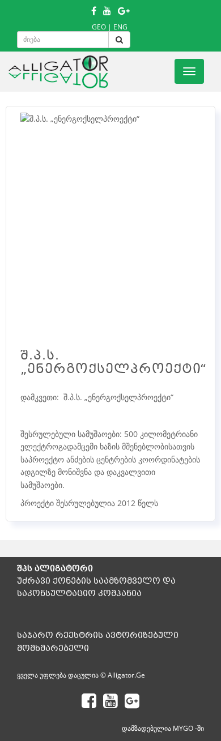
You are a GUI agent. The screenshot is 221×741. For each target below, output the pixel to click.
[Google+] (124, 12)
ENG (120, 27)
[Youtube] (107, 12)
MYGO (183, 728)
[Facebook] (93, 12)
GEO (99, 27)
